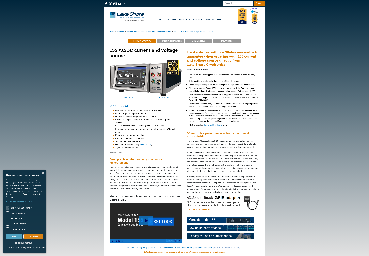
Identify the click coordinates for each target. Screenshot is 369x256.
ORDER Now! (199, 41)
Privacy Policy (141, 248)
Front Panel (128, 97)
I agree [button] (13, 236)
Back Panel (164, 97)
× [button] (43, 173)
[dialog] (24, 211)
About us (196, 20)
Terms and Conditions (213, 125)
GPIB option (145, 144)
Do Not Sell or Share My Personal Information (25, 247)
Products (163, 20)
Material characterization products (141, 32)
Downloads (226, 41)
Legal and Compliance (203, 248)
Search (259, 3)
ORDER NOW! (119, 105)
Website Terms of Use (183, 248)
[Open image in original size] (127, 17)
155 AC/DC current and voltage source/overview (193, 32)
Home (112, 32)
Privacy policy (11, 197)
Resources (183, 20)
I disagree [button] (33, 236)
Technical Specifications (170, 41)
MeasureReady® (164, 32)
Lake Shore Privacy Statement (161, 248)
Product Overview (142, 41)
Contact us (130, 248)
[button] (24, 201)
